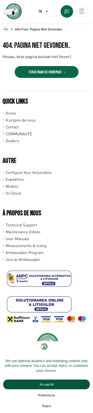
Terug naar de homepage (45, 72)
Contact (12, 127)
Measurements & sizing (26, 245)
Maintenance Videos (23, 231)
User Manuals (17, 238)
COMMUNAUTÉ (19, 133)
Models (12, 186)
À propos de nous (20, 120)
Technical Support (21, 224)
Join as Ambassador (23, 259)
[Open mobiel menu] (82, 11)
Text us (67, 11)
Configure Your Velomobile (29, 172)
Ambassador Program (25, 252)
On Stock (13, 193)
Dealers (12, 140)
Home (11, 113)
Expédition (15, 179)
